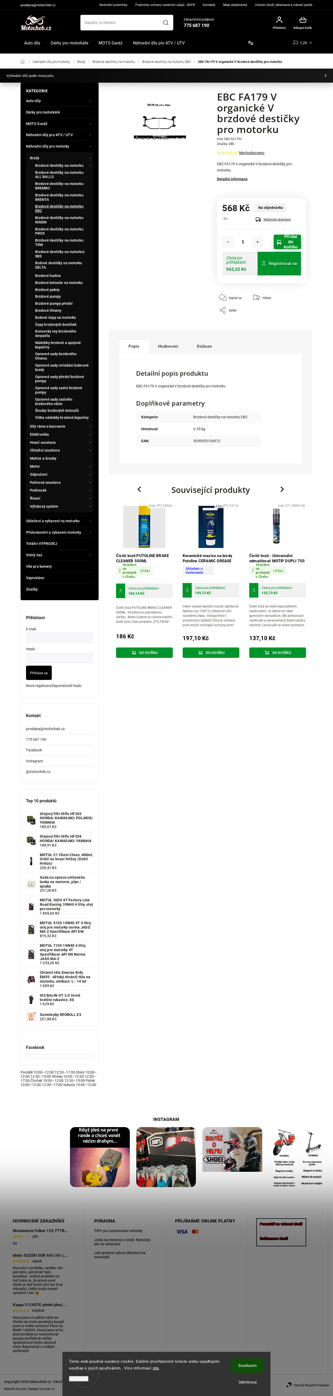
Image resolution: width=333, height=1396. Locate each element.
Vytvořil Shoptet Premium (311, 1385)
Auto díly (33, 101)
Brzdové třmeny (48, 310)
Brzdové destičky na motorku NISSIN (59, 220)
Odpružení (38, 474)
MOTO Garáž (36, 124)
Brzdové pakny (47, 290)
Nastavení (78, 1379)
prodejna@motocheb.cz (45, 729)
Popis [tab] (134, 346)
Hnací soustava (43, 442)
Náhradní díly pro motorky (47, 146)
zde (156, 1368)
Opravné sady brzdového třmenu (55, 356)
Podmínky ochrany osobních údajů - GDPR (165, 5)
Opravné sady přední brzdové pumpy (59, 379)
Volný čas (34, 555)
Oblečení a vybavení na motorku (53, 521)
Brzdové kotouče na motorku (59, 283)
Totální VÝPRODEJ (41, 543)
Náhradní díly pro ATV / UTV (49, 135)
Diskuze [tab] (204, 346)
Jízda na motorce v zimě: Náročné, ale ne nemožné (122, 1242)
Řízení (35, 498)
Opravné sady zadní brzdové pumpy (58, 390)
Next (282, 489)
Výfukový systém (44, 506)
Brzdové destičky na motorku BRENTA (59, 197)
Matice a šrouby (43, 458)
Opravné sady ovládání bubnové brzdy (62, 367)
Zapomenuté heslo (66, 686)
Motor (35, 466)
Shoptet (20, 1389)
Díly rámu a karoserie (47, 426)
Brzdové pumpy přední (54, 303)
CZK (304, 43)
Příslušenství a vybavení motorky (53, 532)
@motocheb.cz (38, 772)
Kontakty (209, 5)
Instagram (34, 761)
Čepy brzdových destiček (55, 324)
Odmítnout (248, 1382)
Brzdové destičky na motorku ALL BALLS (59, 174)
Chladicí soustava (45, 450)
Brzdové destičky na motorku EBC (59, 208)
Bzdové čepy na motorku (55, 317)
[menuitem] (32, 43)
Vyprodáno (35, 578)
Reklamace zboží (274, 1238)
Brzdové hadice (48, 276)
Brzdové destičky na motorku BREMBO (59, 186)
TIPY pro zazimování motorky (118, 1231)
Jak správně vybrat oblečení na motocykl (119, 1255)
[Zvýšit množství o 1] (257, 242)
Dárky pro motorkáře (43, 112)
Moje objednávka (235, 5)
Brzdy (35, 158)
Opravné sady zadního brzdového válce (53, 401)
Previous (140, 489)
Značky (32, 589)
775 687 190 (36, 739)
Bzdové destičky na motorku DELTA (58, 265)
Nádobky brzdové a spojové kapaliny (58, 345)
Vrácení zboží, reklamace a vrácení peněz (283, 5)
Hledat (165, 22)
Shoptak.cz (47, 1389)
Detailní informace (232, 179)
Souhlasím (247, 1365)
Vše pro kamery (39, 566)
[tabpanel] (144, 581)
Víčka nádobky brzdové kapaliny (62, 417)
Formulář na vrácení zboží (281, 1224)
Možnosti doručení (277, 219)
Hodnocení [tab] (168, 346)
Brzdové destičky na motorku (59, 165)
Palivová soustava (45, 482)
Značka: (226, 144)
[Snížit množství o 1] (228, 242)
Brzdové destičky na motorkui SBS (60, 254)
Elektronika (39, 434)
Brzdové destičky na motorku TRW (59, 242)
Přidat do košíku (291, 242)
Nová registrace (39, 686)
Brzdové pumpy (48, 296)
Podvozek (38, 490)
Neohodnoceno (251, 153)
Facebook (34, 750)
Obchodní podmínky (113, 5)
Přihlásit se (39, 673)
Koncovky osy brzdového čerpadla (55, 333)
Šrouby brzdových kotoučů (57, 410)
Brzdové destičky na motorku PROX (59, 231)
